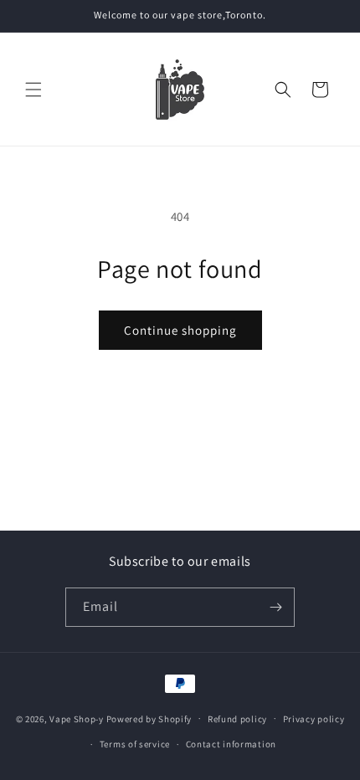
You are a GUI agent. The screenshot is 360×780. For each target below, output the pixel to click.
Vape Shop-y (76, 718)
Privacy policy (314, 719)
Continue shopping (180, 330)
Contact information (231, 744)
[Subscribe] (275, 607)
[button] (33, 89)
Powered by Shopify (149, 718)
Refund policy (237, 719)
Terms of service (135, 744)
